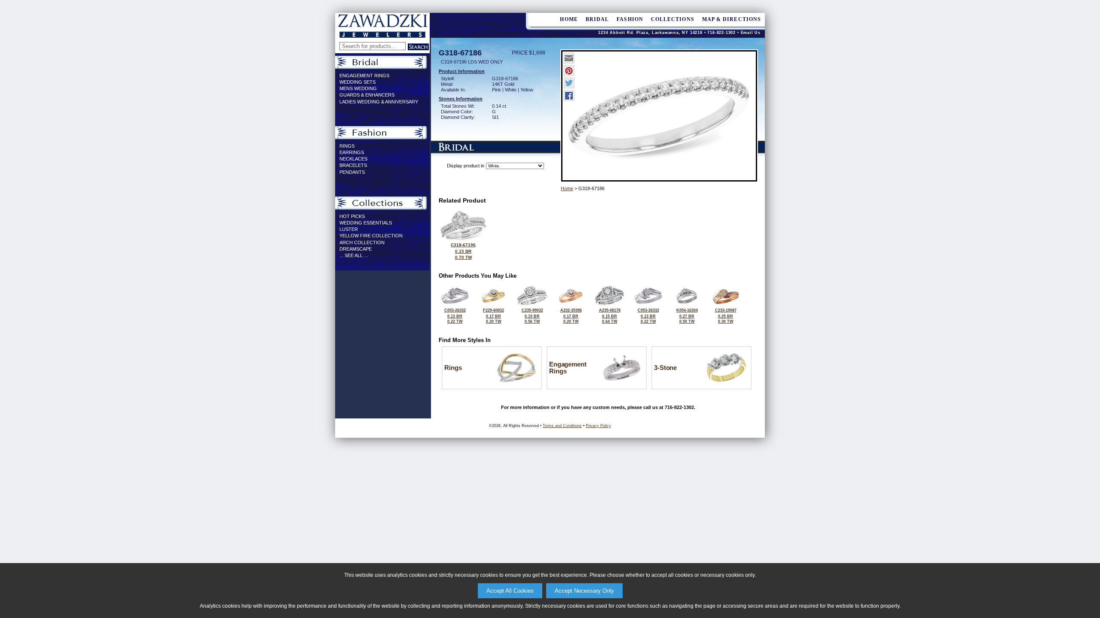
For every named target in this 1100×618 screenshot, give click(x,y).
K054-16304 (687, 316)
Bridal (597, 19)
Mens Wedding (358, 88)
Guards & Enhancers (366, 94)
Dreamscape (355, 248)
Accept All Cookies (510, 591)
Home (567, 188)
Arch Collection (362, 242)
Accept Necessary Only (584, 591)
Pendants (352, 172)
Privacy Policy (598, 426)
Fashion (630, 19)
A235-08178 (609, 316)
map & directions (731, 19)
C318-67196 (463, 251)
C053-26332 (455, 316)
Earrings (351, 152)
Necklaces (353, 158)
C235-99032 (532, 316)
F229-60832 (493, 316)
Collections (672, 19)
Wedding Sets (357, 82)
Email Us (751, 32)
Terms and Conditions (562, 426)
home (569, 19)
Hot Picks (352, 216)
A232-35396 (571, 316)
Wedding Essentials (365, 222)
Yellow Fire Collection (371, 235)
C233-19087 (725, 316)
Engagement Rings (364, 75)
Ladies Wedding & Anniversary (378, 101)
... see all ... (353, 255)
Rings (346, 145)
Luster (348, 229)
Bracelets (353, 165)
